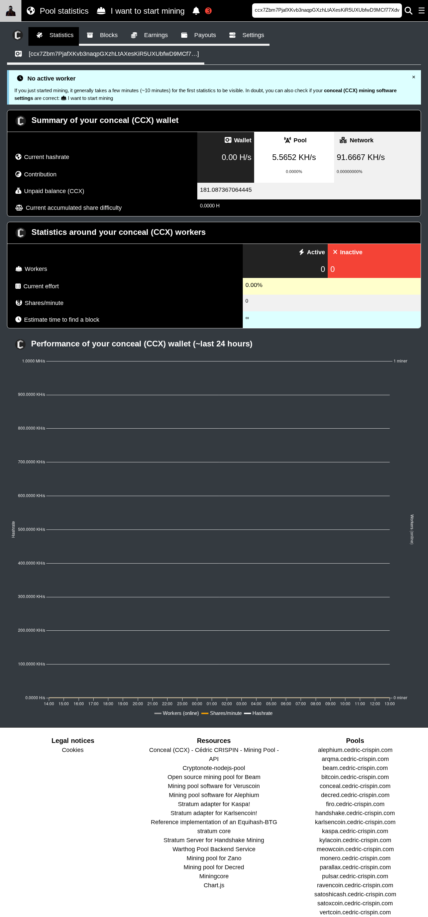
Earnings (155, 35)
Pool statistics (63, 10)
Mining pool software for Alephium (214, 795)
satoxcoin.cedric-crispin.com (355, 903)
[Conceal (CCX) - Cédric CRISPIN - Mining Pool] (10, 10)
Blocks (108, 35)
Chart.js (214, 885)
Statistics (61, 35)
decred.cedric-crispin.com (355, 795)
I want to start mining (146, 10)
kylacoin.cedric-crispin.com (355, 840)
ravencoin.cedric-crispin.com (355, 885)
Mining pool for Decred (214, 867)
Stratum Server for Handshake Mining (214, 840)
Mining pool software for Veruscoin (214, 786)
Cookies (73, 750)
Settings (252, 35)
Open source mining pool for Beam (214, 777)
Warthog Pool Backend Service (214, 849)
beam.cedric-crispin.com (355, 768)
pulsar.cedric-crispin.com (355, 876)
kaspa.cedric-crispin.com (355, 831)
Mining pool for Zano (214, 858)
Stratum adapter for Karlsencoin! (214, 813)
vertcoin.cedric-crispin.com (355, 912)
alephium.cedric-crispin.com (355, 750)
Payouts (204, 35)
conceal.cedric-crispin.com (355, 786)
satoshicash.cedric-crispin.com (355, 894)
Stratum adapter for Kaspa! (214, 804)
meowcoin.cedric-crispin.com (355, 849)
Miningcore (214, 876)
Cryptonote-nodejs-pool (214, 768)
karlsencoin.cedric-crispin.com (355, 822)
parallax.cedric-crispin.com (355, 867)
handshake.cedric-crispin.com (355, 813)
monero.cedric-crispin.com (355, 858)
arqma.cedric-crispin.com (355, 759)
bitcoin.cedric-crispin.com (355, 777)
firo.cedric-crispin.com (355, 804)
